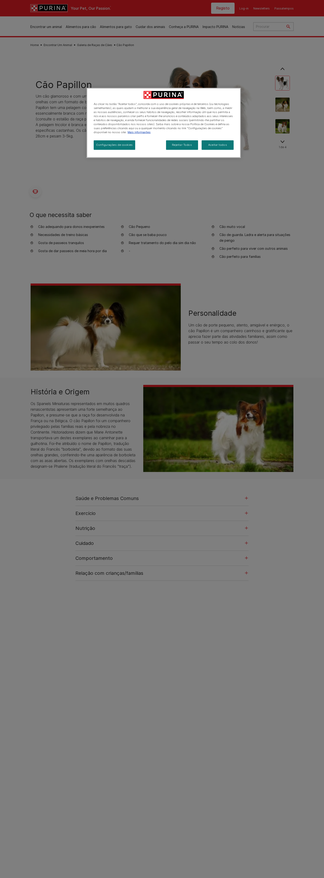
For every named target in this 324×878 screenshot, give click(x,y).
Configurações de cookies (114, 144)
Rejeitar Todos (182, 144)
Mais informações (139, 132)
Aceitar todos (217, 144)
